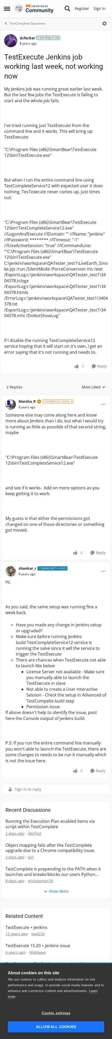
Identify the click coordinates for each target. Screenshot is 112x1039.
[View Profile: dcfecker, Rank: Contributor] (10, 40)
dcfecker (27, 37)
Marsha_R (27, 401)
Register (82, 8)
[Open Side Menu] (7, 9)
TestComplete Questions (27, 23)
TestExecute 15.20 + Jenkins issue (37, 945)
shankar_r (27, 568)
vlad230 (38, 933)
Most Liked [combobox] (93, 387)
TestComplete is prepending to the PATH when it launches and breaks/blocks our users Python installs (53, 871)
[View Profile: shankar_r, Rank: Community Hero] (10, 571)
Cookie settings (56, 1013)
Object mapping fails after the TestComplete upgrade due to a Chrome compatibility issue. (50, 848)
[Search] (67, 8)
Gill (31, 857)
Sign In (99, 8)
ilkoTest (34, 833)
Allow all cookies (56, 1027)
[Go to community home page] (34, 8)
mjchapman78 (40, 880)
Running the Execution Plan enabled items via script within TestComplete (50, 824)
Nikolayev (37, 952)
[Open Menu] (104, 23)
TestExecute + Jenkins (26, 927)
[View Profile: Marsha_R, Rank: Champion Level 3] (10, 404)
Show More (59, 891)
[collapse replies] (56, 397)
